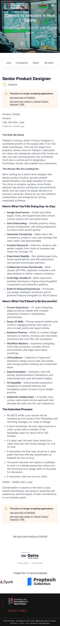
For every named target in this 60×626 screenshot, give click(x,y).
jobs (8, 62)
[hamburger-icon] (52, 5)
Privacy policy (23, 563)
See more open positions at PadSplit (30, 536)
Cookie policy (37, 563)
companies (22, 62)
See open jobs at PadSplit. (22, 97)
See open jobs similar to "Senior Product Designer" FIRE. (29, 103)
